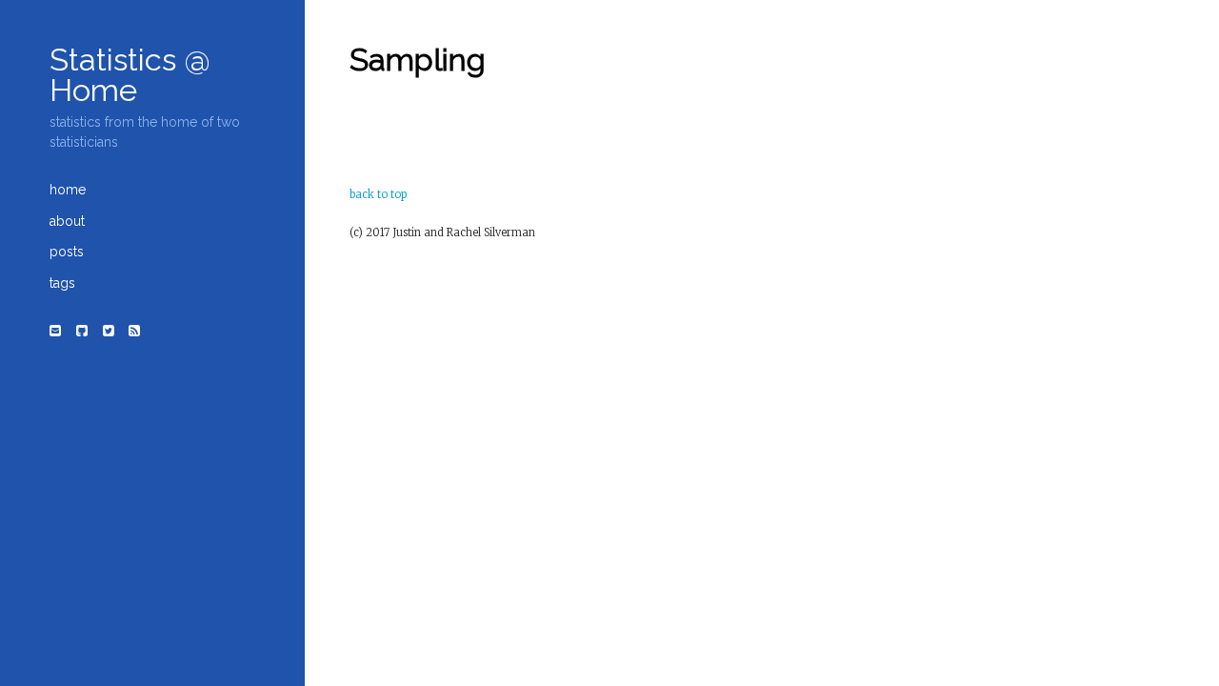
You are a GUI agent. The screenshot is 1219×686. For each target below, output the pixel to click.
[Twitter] (108, 330)
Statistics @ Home (130, 75)
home (68, 189)
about (67, 221)
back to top (378, 194)
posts (67, 251)
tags (62, 283)
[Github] (81, 330)
